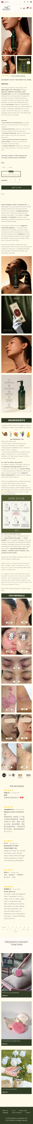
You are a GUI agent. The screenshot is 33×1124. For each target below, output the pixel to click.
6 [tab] (20, 52)
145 (23, 929)
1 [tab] (9, 53)
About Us (5, 1110)
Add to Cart (16, 187)
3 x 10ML (10, 167)
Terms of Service (17, 1112)
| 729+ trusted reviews (18, 76)
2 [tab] (11, 52)
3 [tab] (13, 52)
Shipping (5, 1112)
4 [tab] (15, 52)
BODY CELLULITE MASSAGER (10, 992)
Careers (28, 1112)
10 (15, 929)
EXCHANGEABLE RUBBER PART (11, 1041)
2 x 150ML (11, 173)
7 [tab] (22, 52)
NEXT (15, 932)
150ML (3, 167)
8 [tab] (24, 52)
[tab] (16, 200)
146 (28, 929)
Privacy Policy (23, 1110)
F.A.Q (13, 1110)
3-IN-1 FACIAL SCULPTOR (9, 1089)
